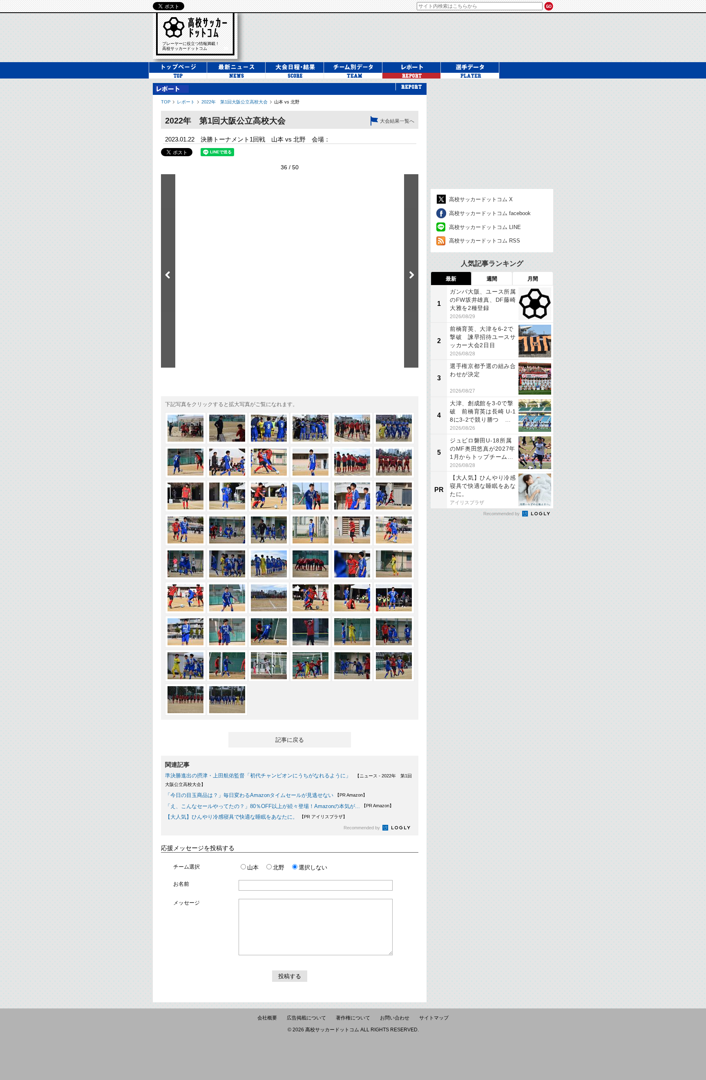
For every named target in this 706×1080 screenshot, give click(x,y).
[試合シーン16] (310, 496)
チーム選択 (186, 867)
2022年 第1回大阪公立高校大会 (234, 101)
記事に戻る (289, 739)
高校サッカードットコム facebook (490, 213)
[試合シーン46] (310, 666)
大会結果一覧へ (397, 121)
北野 (278, 867)
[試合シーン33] (268, 598)
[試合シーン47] (352, 666)
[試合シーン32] (227, 598)
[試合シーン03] (268, 428)
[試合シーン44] (227, 666)
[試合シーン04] (310, 428)
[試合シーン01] (185, 428)
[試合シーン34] (310, 598)
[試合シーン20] (227, 530)
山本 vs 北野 (286, 101)
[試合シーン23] (352, 530)
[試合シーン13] (185, 496)
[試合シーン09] (268, 462)
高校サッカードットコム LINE (485, 227)
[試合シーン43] (185, 666)
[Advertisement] (403, 36)
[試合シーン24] (393, 530)
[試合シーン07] (185, 462)
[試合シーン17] (352, 496)
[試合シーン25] (185, 564)
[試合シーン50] (227, 700)
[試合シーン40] (310, 632)
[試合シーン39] (268, 632)
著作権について (353, 1018)
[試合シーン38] (227, 632)
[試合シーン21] (268, 530)
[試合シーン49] (185, 700)
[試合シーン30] (393, 564)
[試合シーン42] (393, 632)
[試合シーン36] (393, 598)
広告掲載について (306, 1018)
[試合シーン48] (393, 666)
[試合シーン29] (352, 564)
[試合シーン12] (393, 462)
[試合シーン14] (227, 496)
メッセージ (186, 903)
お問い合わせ (394, 1018)
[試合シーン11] (352, 462)
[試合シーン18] (393, 496)
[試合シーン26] (227, 564)
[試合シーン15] (268, 496)
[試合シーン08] (227, 462)
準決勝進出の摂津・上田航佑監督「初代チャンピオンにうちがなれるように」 (258, 775)
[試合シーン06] (393, 428)
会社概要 (267, 1018)
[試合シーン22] (310, 530)
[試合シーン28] (310, 564)
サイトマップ (434, 1018)
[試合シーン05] (352, 428)
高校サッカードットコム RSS (484, 241)
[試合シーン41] (352, 632)
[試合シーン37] (185, 632)
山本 (253, 867)
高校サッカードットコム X (481, 199)
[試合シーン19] (185, 530)
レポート (186, 101)
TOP (165, 101)
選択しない (313, 867)
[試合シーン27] (268, 564)
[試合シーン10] (310, 462)
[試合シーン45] (268, 666)
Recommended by (362, 827)
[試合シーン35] (352, 598)
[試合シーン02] (227, 428)
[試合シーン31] (185, 598)
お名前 (181, 884)
